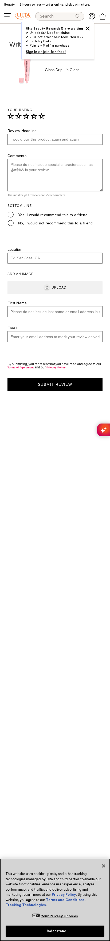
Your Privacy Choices (59, 916)
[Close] (103, 866)
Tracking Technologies (26, 905)
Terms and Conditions (65, 900)
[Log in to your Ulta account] (92, 16)
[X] (87, 28)
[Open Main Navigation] (7, 16)
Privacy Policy (64, 894)
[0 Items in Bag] (102, 16)
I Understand (55, 931)
